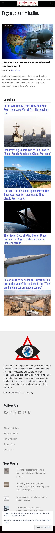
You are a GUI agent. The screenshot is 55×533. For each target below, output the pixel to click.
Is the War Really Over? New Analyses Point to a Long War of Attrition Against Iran (26, 109)
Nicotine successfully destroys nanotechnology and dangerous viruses (30, 473)
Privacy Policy (10, 439)
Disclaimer (9, 449)
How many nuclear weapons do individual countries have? (26, 64)
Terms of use (9, 444)
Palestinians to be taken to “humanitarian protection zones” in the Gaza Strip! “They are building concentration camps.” (27, 283)
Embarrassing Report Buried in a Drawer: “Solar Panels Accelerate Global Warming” (27, 151)
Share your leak (11, 433)
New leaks (9, 25)
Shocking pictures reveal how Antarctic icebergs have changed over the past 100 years (33, 486)
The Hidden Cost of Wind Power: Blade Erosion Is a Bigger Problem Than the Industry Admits (25, 239)
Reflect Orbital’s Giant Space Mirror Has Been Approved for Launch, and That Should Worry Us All (26, 194)
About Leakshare (11, 428)
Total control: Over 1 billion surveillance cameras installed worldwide (30, 510)
